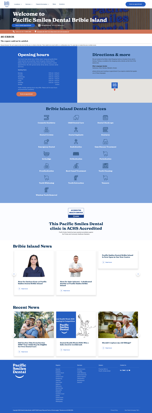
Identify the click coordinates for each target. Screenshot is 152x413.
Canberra (58, 375)
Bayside (58, 369)
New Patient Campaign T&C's (132, 410)
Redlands (58, 392)
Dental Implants (81, 376)
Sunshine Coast (60, 394)
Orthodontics (80, 378)
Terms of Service (51, 410)
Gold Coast (59, 382)
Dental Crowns (81, 369)
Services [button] (28, 4)
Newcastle (59, 390)
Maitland (58, 384)
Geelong (58, 380)
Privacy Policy (41, 410)
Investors (62, 4)
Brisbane (58, 371)
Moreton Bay (59, 388)
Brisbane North (60, 373)
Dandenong (59, 378)
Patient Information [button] (42, 4)
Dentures (79, 382)
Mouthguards (80, 380)
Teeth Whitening (81, 373)
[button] (14, 274)
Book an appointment (135, 4)
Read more (32, 285)
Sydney (58, 395)
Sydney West (59, 399)
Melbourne (59, 386)
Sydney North (59, 397)
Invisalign (79, 371)
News (54, 4)
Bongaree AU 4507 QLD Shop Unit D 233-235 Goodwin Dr (53, 31)
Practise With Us (103, 369)
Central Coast (59, 376)
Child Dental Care (82, 375)
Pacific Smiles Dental (104, 371)
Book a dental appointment (23, 25)
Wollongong (59, 401)
